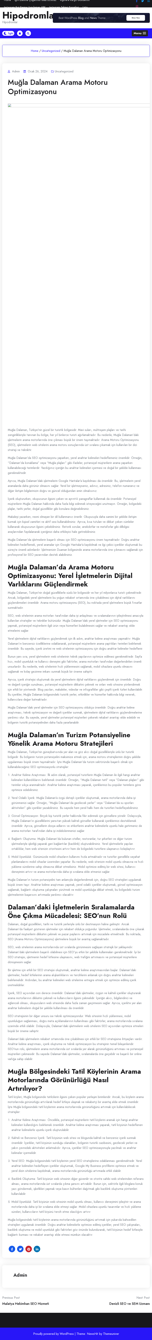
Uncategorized (51, 51)
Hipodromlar (30, 15)
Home (34, 51)
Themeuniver (111, 1334)
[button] (140, 33)
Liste (85, 7)
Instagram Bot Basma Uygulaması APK (25, 7)
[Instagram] (137, 6)
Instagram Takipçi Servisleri (64, 7)
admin (20, 1275)
